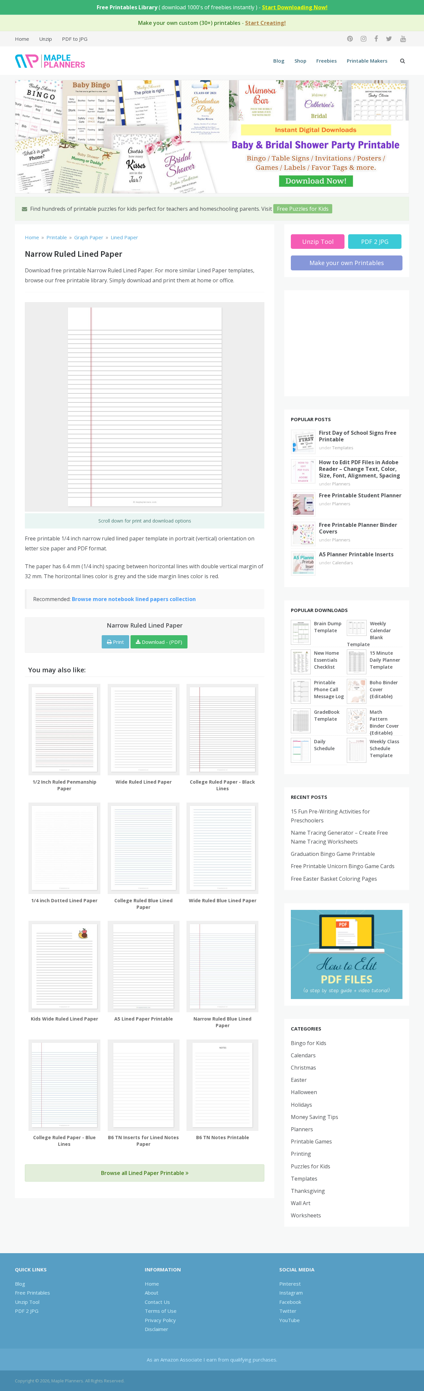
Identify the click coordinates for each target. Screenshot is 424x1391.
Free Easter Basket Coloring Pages (334, 878)
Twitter (287, 1311)
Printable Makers (367, 60)
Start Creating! (265, 23)
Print (118, 642)
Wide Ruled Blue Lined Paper (222, 900)
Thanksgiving (308, 1191)
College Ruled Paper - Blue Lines (64, 1140)
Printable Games (311, 1141)
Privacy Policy (160, 1320)
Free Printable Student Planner (360, 495)
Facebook (290, 1302)
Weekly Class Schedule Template (384, 748)
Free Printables (32, 1292)
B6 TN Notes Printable (222, 1137)
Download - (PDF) (161, 642)
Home (22, 38)
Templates (342, 448)
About (151, 1292)
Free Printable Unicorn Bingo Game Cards (343, 866)
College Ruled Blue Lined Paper (143, 903)
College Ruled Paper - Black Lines (222, 785)
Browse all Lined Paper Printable (143, 1173)
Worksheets (306, 1215)
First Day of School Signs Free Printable (358, 436)
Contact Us (157, 1302)
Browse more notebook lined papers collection (134, 599)
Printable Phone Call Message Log (329, 689)
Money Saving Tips (314, 1117)
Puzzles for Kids (310, 1166)
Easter (299, 1080)
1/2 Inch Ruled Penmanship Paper (64, 785)
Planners (341, 484)
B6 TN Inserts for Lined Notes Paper (143, 1140)
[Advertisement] (347, 343)
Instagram (291, 1292)
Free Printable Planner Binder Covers (358, 528)
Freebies (326, 60)
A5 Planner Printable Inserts (356, 554)
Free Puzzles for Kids (303, 208)
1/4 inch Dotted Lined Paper (64, 900)
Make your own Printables (346, 263)
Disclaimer (156, 1329)
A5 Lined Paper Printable (143, 1019)
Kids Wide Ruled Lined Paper (64, 1019)
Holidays (301, 1104)
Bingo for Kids (308, 1043)
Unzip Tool (318, 242)
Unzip (45, 38)
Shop (300, 60)
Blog (279, 60)
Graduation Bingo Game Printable (333, 854)
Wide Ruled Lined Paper (144, 782)
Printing (301, 1153)
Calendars (342, 563)
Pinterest (290, 1283)
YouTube (289, 1320)
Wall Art (300, 1203)
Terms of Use (161, 1311)
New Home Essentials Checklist (326, 660)
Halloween (304, 1092)
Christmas (303, 1067)
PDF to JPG (74, 38)
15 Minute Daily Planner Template (385, 660)
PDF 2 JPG (375, 242)
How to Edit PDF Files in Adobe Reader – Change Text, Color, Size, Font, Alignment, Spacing (359, 469)
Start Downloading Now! (295, 7)
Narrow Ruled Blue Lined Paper (222, 1022)
